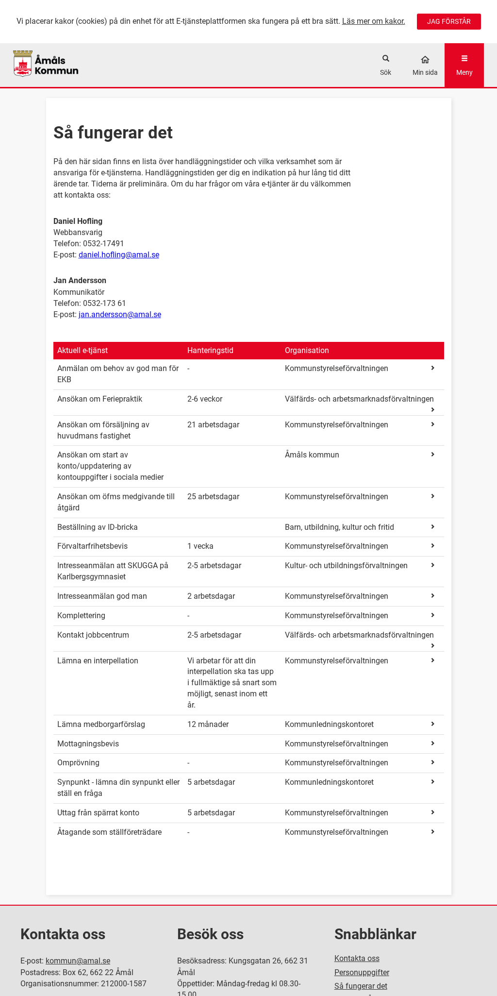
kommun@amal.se (78, 960)
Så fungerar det (360, 986)
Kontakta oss (357, 958)
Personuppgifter (361, 972)
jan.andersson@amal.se (120, 314)
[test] (72, 65)
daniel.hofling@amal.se (119, 254)
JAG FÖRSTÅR (449, 21)
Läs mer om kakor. (373, 21)
